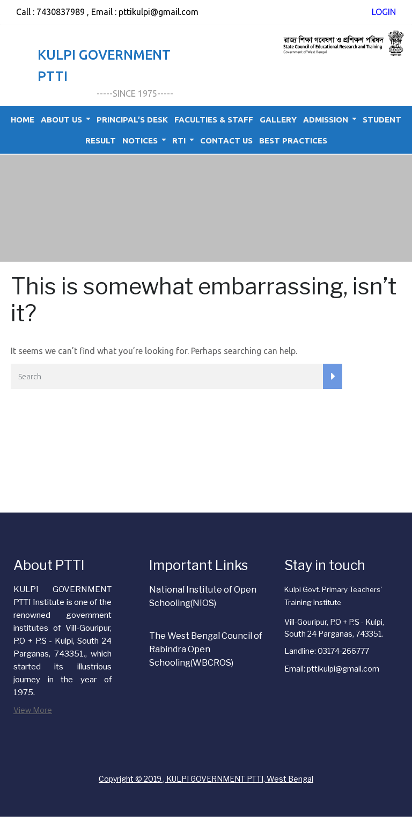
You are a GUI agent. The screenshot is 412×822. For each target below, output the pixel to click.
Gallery (278, 119)
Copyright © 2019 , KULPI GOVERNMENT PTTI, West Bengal (206, 778)
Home (22, 119)
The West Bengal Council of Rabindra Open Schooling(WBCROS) (205, 649)
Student (382, 119)
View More (32, 710)
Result (100, 140)
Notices (140, 140)
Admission (325, 119)
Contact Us (226, 140)
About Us (61, 119)
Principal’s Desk (132, 119)
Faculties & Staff (213, 119)
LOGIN (384, 12)
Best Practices (293, 140)
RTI (179, 140)
